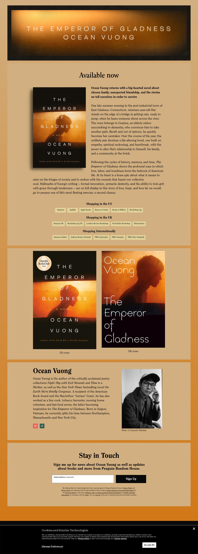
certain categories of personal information (120, 490)
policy (87, 495)
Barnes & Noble (101, 210)
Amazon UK (58, 224)
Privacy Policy (127, 488)
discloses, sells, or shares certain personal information (103, 493)
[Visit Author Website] (42, 426)
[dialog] (99, 539)
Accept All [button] (149, 545)
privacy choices (120, 539)
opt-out (97, 495)
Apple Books (86, 210)
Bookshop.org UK (74, 224)
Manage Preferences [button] (52, 546)
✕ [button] (194, 529)
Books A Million (119, 210)
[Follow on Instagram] (35, 426)
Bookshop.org (136, 210)
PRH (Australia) (101, 237)
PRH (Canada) (118, 237)
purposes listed (70, 493)
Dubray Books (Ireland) (81, 237)
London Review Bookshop (97, 224)
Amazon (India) (60, 237)
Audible (73, 210)
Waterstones (139, 224)
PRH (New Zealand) (136, 237)
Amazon (60, 210)
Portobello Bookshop (121, 224)
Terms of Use (65, 490)
